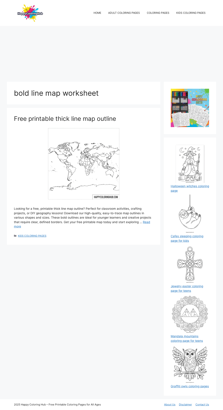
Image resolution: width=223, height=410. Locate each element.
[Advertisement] (111, 52)
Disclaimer (185, 404)
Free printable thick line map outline (65, 118)
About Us (169, 404)
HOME (97, 12)
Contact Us (202, 404)
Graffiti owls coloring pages (190, 386)
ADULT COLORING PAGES (124, 12)
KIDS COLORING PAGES (191, 12)
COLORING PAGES (158, 12)
